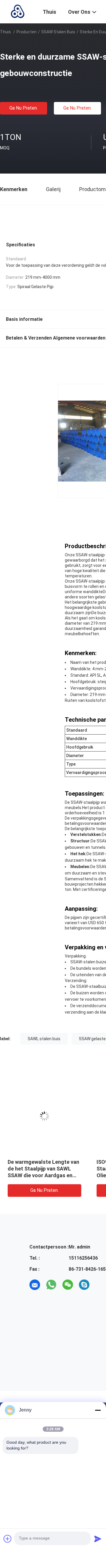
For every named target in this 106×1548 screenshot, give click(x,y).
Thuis (5, 32)
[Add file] (8, 1538)
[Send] (97, 1538)
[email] (34, 1284)
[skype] (84, 1284)
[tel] (100, 1284)
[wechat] (67, 1284)
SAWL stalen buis (44, 1038)
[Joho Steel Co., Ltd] (17, 11)
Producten (26, 32)
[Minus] (97, 1410)
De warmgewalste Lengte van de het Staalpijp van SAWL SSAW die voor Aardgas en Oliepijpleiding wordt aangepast (43, 1175)
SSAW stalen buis (58, 32)
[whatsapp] (51, 1284)
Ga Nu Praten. (23, 108)
